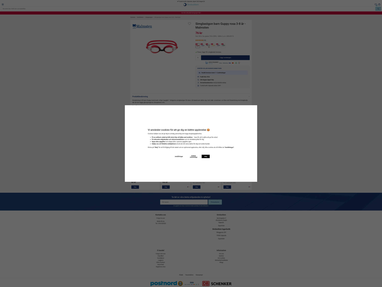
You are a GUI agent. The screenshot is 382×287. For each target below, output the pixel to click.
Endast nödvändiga (193, 156)
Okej (205, 156)
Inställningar (179, 156)
